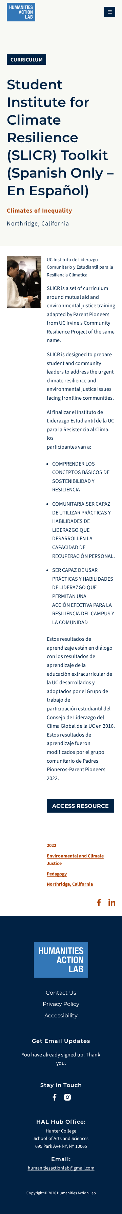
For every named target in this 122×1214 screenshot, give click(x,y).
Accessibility (61, 1015)
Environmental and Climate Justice (75, 860)
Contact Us (61, 993)
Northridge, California (70, 884)
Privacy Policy (61, 1004)
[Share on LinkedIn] (111, 902)
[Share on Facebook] (99, 902)
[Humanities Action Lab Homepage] (21, 14)
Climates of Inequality (39, 210)
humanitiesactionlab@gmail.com (61, 1168)
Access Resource (80, 806)
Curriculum (27, 60)
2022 (51, 845)
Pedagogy (57, 874)
